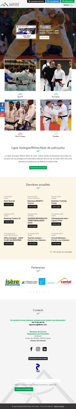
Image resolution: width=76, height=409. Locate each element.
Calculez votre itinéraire (38, 340)
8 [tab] (48, 292)
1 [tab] (28, 292)
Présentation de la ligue (38, 167)
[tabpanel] (12, 282)
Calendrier (54, 1)
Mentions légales (59, 406)
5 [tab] (39, 292)
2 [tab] (31, 292)
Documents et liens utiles (38, 358)
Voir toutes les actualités (62, 252)
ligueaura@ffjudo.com (38, 325)
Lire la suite (44, 37)
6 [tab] (42, 292)
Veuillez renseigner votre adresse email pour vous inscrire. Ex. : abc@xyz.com (35, 385)
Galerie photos (37, 1)
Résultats (69, 1)
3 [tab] (34, 292)
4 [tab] (37, 292)
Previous (2, 35)
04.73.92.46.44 (38, 322)
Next (74, 35)
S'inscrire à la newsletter (23, 389)
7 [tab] (45, 292)
